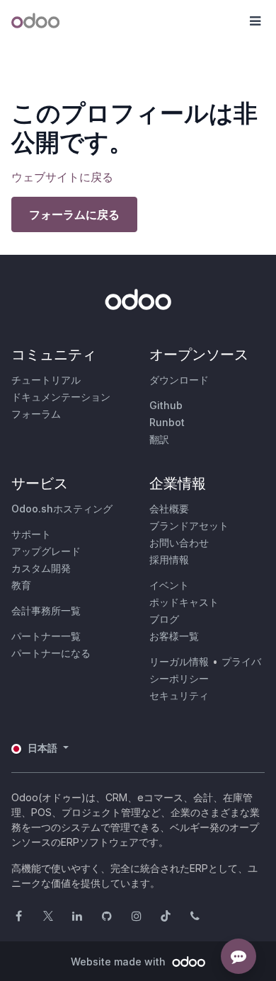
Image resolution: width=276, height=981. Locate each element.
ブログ (164, 619)
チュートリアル (46, 380)
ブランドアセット (189, 526)
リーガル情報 (179, 661)
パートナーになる (51, 653)
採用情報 (169, 559)
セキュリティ (179, 695)
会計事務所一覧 (46, 610)
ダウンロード (179, 380)
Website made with (119, 962)
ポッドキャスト (184, 602)
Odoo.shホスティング (62, 509)
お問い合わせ (179, 543)
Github (166, 405)
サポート (31, 534)
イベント (169, 585)
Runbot (167, 422)
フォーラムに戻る (74, 214)
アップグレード (46, 551)
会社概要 (169, 509)
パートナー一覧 (46, 636)
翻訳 (159, 439)
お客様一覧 (174, 636)
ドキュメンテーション (60, 397)
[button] (255, 21)
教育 (21, 585)
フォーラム (36, 414)
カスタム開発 (41, 568)
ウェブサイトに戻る (62, 177)
